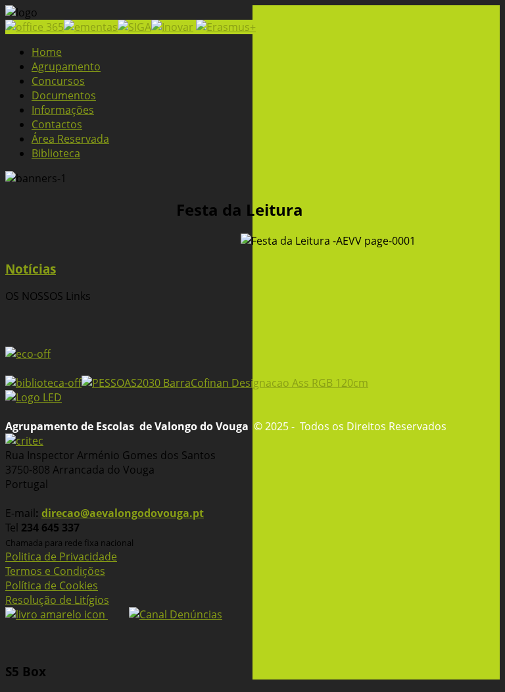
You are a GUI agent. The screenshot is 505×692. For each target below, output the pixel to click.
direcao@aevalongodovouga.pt (122, 513)
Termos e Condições (55, 571)
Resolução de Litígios (57, 600)
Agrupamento (66, 66)
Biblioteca (56, 153)
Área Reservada (70, 139)
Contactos (57, 124)
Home (47, 52)
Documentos (64, 95)
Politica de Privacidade (61, 556)
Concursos (58, 81)
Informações (63, 110)
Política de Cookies (51, 585)
